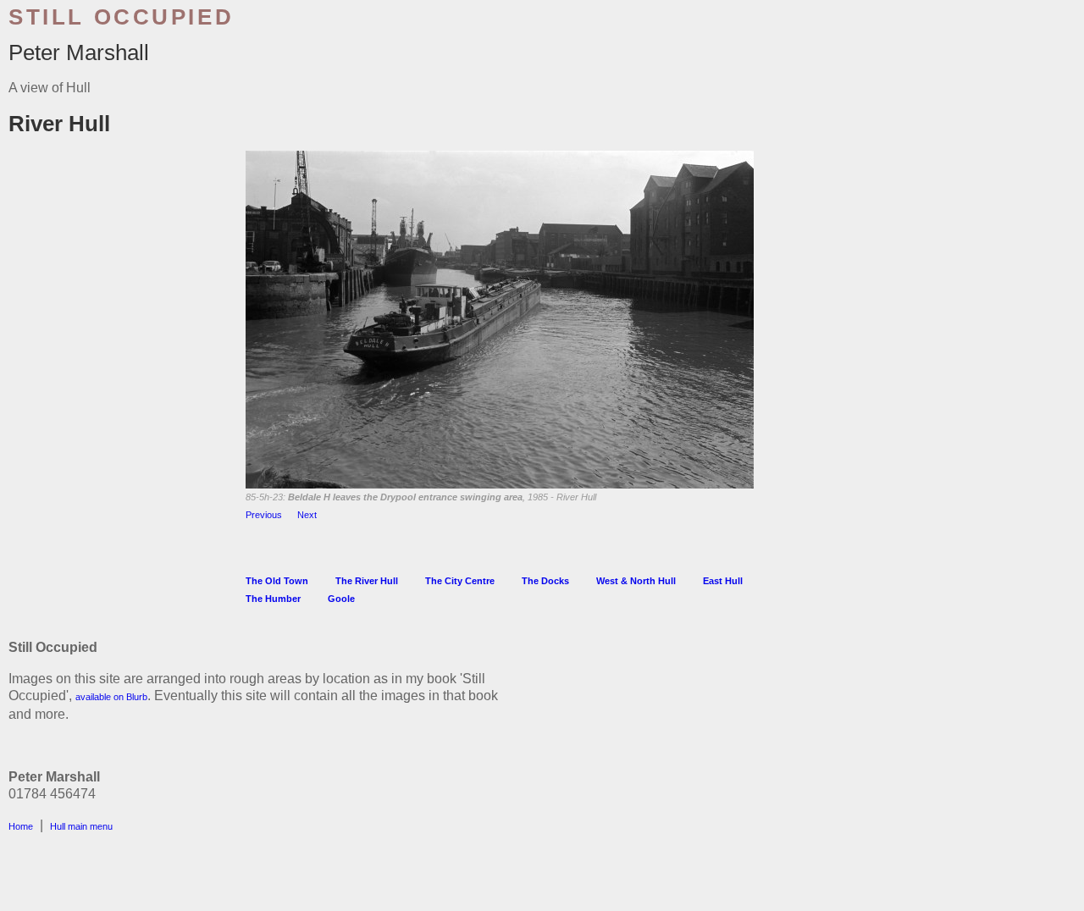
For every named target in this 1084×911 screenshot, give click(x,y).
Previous (264, 515)
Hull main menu (81, 826)
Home (20, 826)
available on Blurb (111, 697)
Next (307, 515)
